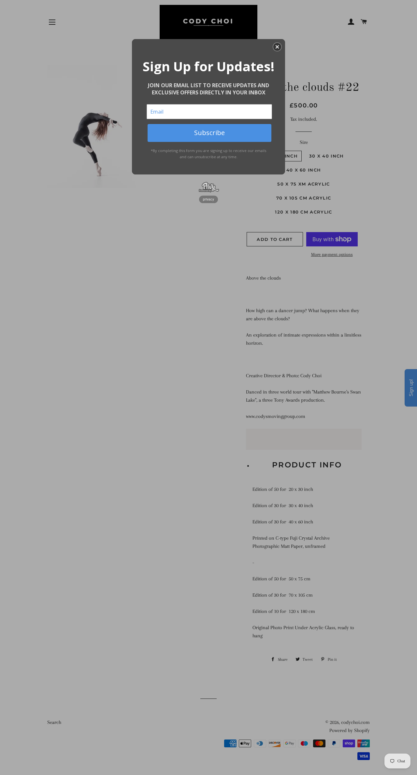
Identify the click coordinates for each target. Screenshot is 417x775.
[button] (277, 47)
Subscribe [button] (209, 132)
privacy (208, 199)
